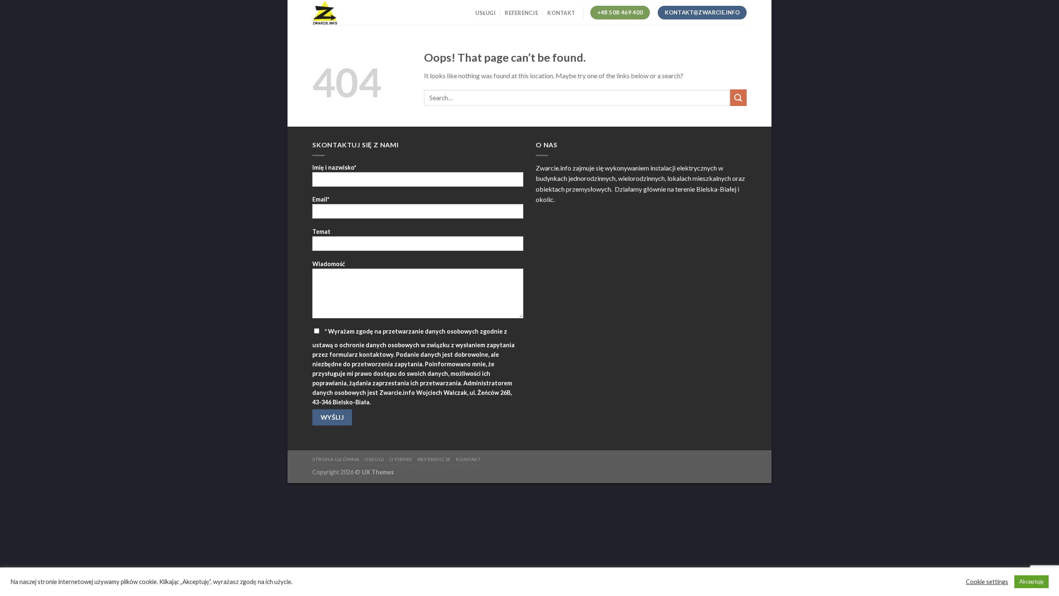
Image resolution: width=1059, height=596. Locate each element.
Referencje (521, 13)
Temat (321, 231)
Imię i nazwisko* (334, 167)
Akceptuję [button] (1031, 581)
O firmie (400, 459)
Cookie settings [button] (987, 581)
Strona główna (335, 459)
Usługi (485, 13)
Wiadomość (328, 263)
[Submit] (738, 97)
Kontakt (561, 13)
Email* (320, 199)
